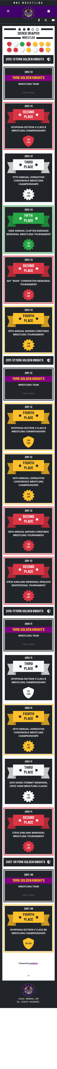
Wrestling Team (28, 84)
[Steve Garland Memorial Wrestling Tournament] (41, 50)
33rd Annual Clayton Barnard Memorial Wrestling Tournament (28, 232)
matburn (34, 963)
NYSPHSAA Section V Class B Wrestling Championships (28, 129)
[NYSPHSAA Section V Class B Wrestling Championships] (9, 45)
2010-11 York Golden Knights (24, 611)
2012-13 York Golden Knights (25, 59)
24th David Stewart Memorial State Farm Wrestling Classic (28, 784)
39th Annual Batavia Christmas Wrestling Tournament (28, 332)
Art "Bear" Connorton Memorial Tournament (28, 282)
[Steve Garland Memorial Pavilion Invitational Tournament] (16, 50)
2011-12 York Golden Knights (24, 360)
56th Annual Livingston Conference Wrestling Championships (28, 482)
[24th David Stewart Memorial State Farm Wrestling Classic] (35, 50)
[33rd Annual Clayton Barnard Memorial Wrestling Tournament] (22, 45)
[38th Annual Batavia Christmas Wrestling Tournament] (9, 50)
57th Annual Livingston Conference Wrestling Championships (28, 181)
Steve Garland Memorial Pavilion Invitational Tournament (28, 583)
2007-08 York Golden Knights (25, 862)
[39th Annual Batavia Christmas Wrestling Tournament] (35, 45)
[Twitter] (45, 20)
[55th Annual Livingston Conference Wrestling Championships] (29, 50)
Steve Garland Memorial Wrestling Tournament (28, 834)
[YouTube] (53, 20)
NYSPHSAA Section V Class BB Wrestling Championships (28, 931)
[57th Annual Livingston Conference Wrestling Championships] (16, 45)
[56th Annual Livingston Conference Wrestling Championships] (48, 45)
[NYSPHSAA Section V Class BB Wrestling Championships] (48, 50)
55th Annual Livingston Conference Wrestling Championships (28, 732)
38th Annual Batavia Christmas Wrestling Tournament (28, 533)
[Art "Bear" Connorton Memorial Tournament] (29, 45)
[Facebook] (39, 20)
